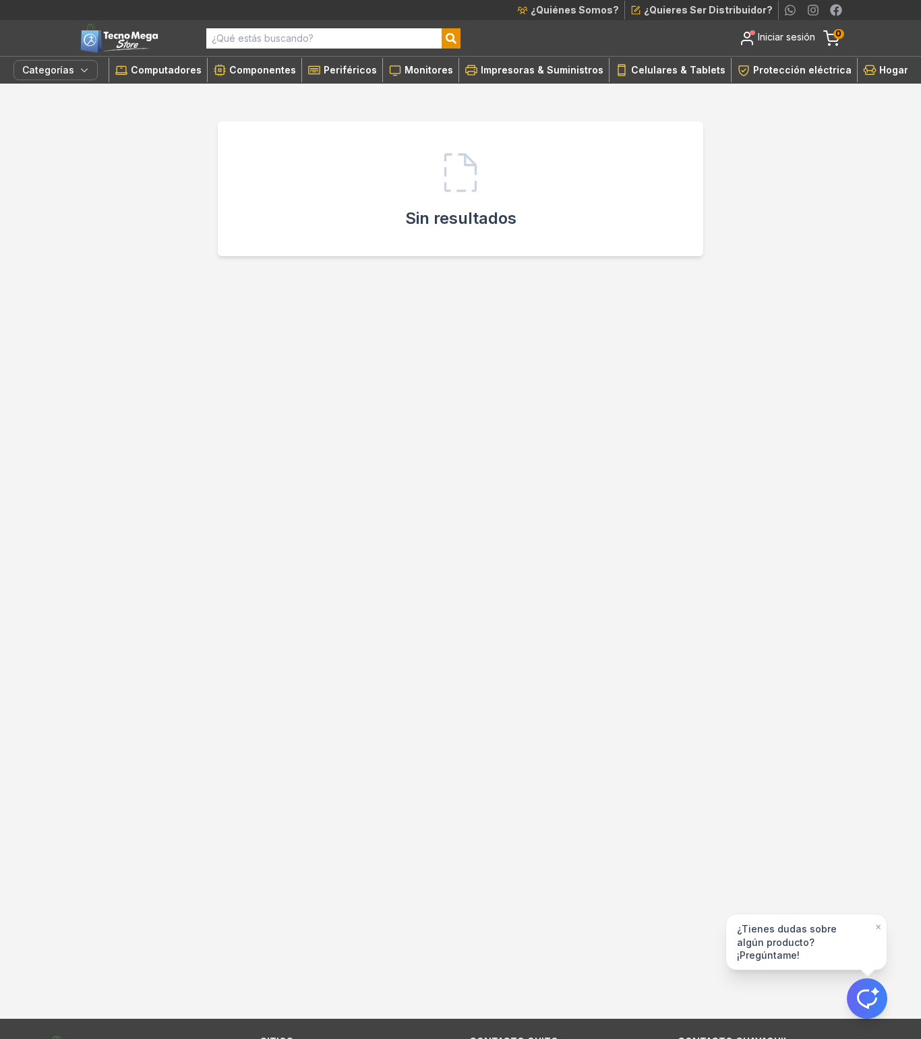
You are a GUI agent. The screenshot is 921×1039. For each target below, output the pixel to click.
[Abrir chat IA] (867, 998)
